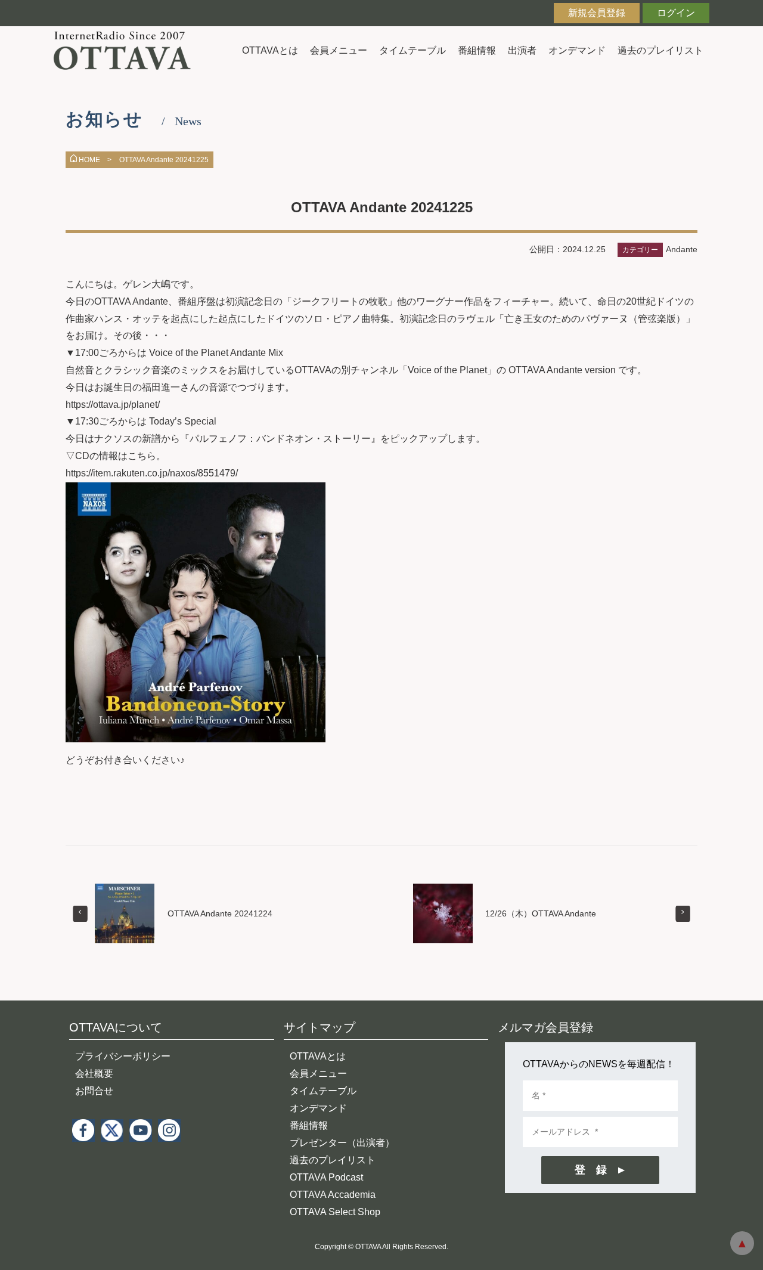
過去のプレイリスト (660, 50)
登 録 (591, 1170)
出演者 (522, 50)
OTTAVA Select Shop (335, 1212)
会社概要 (94, 1073)
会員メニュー (338, 50)
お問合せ (94, 1091)
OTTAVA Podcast (326, 1177)
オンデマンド (577, 50)
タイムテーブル (412, 50)
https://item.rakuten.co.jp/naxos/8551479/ (152, 473)
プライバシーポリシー (122, 1056)
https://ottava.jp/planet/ (113, 404)
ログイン (676, 13)
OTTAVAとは (270, 50)
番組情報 (477, 50)
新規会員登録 (596, 13)
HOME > (95, 160)
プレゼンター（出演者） (342, 1143)
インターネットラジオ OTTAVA (127, 50)
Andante (681, 249)
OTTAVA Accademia (333, 1195)
